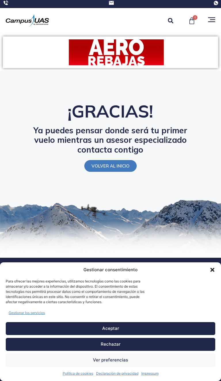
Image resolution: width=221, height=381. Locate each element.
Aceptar (110, 328)
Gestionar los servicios (27, 313)
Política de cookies (78, 373)
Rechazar (111, 344)
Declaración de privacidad (117, 373)
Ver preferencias (110, 360)
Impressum (150, 373)
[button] (212, 270)
